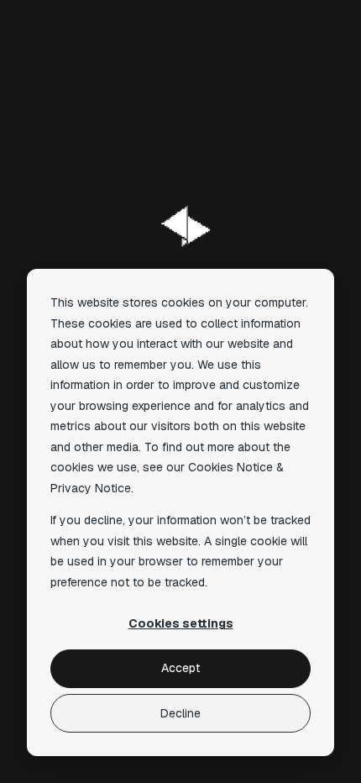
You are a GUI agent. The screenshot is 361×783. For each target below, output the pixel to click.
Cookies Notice (230, 467)
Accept (180, 667)
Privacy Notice (90, 488)
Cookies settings (180, 623)
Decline (180, 713)
